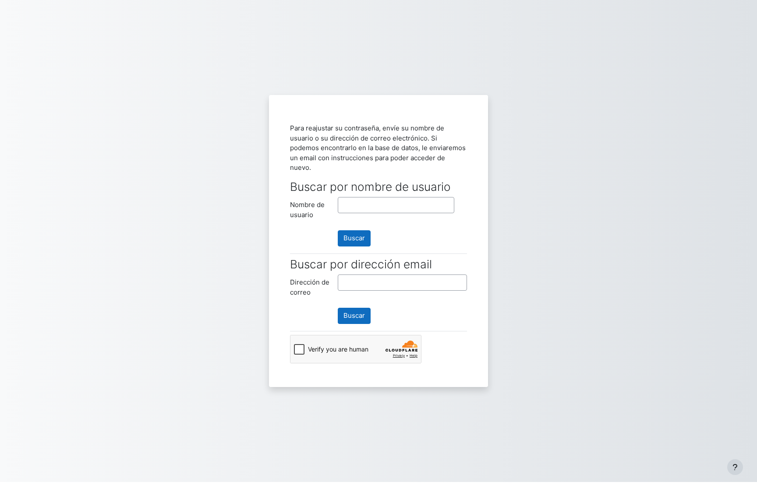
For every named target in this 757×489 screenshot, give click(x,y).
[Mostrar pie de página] (735, 467)
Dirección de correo (309, 287)
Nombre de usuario (307, 210)
